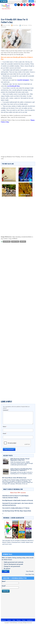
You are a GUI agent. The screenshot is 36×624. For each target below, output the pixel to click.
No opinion (7, 568)
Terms (23, 620)
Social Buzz (16, 25)
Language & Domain (24, 1)
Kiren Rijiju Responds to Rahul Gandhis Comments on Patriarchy (17, 500)
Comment (6, 410)
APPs (31, 1)
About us (3, 620)
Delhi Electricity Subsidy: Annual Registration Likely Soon (19, 459)
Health (23, 542)
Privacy (18, 620)
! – (3, 514)
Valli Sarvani (24, 25)
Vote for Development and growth (13, 564)
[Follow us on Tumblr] (30, 4)
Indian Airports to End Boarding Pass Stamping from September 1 (21, 469)
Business (30, 540)
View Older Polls (29, 574)
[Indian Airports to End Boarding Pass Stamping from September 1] (5, 471)
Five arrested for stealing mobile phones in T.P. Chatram (15, 508)
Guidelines (29, 620)
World (4, 542)
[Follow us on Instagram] (33, 4)
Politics (9, 542)
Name (5, 426)
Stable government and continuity (13, 562)
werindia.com (9, 540)
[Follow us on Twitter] (18, 4)
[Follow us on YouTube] (27, 4)
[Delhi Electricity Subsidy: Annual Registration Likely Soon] (5, 461)
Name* (4, 581)
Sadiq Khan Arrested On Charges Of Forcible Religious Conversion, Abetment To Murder (15, 496)
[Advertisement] (19, 137)
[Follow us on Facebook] (15, 4)
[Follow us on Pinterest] (21, 4)
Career (9, 620)
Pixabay (18, 156)
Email (5, 433)
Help (14, 620)
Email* (4, 586)
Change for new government (12, 566)
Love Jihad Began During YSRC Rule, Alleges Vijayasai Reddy (16, 511)
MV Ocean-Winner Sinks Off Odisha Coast (14, 477)
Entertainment (16, 542)
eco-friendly (7, 241)
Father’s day (15, 241)
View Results (30, 571)
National (24, 540)
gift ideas (23, 241)
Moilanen (9, 156)
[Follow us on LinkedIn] (24, 4)
